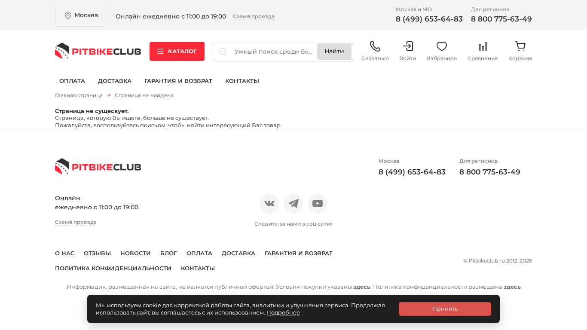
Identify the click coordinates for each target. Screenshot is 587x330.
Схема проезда (254, 16)
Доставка (114, 80)
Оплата (72, 80)
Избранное (441, 58)
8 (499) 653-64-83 (429, 19)
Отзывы (97, 253)
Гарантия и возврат (178, 80)
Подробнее (283, 312)
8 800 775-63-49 (501, 19)
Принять (445, 308)
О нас (64, 253)
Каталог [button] (182, 51)
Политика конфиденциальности (113, 268)
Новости (135, 253)
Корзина (520, 58)
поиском (152, 125)
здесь (361, 286)
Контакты (242, 80)
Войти (407, 58)
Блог (168, 253)
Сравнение (483, 58)
